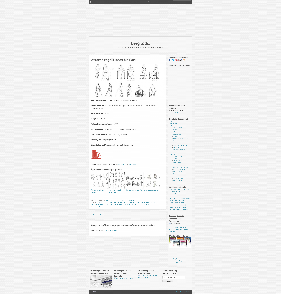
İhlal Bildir (176, 292)
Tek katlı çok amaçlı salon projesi (180, 198)
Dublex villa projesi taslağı (178, 205)
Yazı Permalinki (97, 206)
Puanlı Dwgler (98, 2)
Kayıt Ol (156, 2)
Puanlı (172, 125)
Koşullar (182, 292)
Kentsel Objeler (178, 143)
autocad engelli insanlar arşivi (119, 204)
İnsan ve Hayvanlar (128, 200)
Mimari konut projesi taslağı (178, 196)
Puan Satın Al (138, 2)
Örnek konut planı (175, 191)
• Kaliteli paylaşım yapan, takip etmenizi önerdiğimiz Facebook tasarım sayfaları (178, 229)
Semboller (176, 147)
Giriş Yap (148, 2)
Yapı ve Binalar (177, 152)
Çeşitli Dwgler (177, 134)
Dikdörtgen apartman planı (178, 207)
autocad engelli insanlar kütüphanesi (140, 204)
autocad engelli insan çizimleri (127, 202)
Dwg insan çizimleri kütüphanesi (115, 191)
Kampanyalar (127, 2)
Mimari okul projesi (176, 194)
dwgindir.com (109, 200)
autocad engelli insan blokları (108, 202)
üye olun (121, 164)
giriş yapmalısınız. (174, 112)
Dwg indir (140, 43)
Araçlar (175, 129)
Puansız (172, 154)
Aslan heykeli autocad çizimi (154, 215)
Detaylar (175, 136)
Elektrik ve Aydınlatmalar (180, 138)
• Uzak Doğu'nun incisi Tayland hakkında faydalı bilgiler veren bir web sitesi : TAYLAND (179, 261)
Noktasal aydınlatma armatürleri (102, 215)
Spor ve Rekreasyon (179, 149)
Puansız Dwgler (110, 2)
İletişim (188, 292)
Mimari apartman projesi (177, 200)
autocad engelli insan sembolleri (147, 202)
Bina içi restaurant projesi (177, 202)
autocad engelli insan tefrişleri (100, 204)
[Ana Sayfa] (90, 2)
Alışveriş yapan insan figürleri (97, 191)
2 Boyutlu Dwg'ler (177, 127)
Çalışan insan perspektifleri (134, 190)
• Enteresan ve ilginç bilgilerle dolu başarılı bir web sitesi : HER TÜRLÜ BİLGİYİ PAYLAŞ (179, 253)
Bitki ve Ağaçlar (177, 132)
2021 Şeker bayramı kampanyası (180, 189)
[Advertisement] (140, 20)
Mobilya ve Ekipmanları (180, 145)
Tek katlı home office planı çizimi (180, 209)
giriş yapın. (132, 164)
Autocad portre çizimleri (151, 190)
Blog (119, 2)
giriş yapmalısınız (112, 230)
